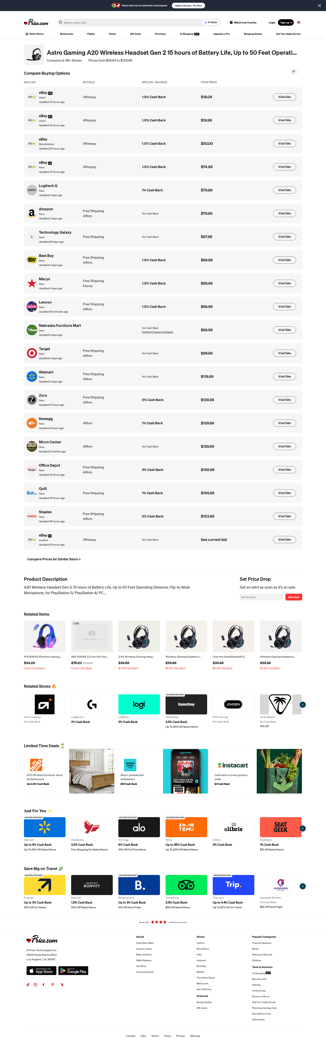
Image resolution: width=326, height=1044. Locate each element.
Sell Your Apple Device (288, 34)
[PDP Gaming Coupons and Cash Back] (233, 711)
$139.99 (207, 400)
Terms (155, 1036)
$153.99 (207, 516)
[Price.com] (42, 946)
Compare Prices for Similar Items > (54, 559)
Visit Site (284, 96)
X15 (50, 116)
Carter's (201, 943)
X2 (50, 535)
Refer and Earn (144, 954)
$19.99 (206, 120)
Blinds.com (202, 983)
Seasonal (202, 995)
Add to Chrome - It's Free (188, 5)
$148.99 (207, 470)
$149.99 (207, 493)
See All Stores (204, 989)
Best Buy (201, 966)
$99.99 (207, 260)
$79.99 (206, 190)
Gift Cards (135, 34)
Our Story (141, 966)
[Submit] (60, 23)
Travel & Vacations (261, 943)
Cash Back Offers (145, 943)
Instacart (201, 960)
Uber (199, 954)
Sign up (284, 22)
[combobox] (139, 22)
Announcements (145, 972)
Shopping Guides (253, 34)
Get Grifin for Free (261, 1014)
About (140, 936)
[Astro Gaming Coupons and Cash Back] (45, 711)
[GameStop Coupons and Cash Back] (186, 711)
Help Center (258, 1019)
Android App (259, 990)
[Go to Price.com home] (36, 22)
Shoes (255, 949)
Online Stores (36, 34)
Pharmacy (160, 34)
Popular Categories (264, 936)
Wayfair (200, 972)
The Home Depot (206, 978)
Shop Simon (203, 949)
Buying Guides (204, 1002)
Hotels (112, 34)
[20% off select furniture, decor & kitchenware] (69, 771)
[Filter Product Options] (293, 71)
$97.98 (206, 237)
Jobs (143, 1036)
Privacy (180, 1036)
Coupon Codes (144, 949)
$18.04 (206, 97)
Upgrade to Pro (221, 34)
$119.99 (207, 376)
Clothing (256, 960)
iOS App (256, 985)
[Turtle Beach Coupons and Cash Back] (281, 711)
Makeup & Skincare (262, 954)
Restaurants (66, 34)
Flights (91, 34)
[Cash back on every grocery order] (257, 771)
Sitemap (195, 1036)
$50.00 (207, 143)
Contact (130, 1036)
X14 (50, 93)
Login (272, 22)
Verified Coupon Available (157, 332)
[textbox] (298, 22)
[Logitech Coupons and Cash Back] (139, 711)
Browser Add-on (260, 996)
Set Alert (293, 597)
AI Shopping (187, 34)
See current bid (214, 539)
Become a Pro (259, 979)
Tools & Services (262, 966)
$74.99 (207, 167)
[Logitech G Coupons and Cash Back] (92, 711)
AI (212, 22)
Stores (201, 936)
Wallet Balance (143, 960)
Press (167, 1036)
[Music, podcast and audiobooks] (163, 771)
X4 (50, 163)
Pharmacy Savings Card (264, 1008)
